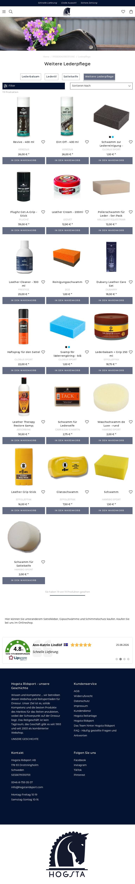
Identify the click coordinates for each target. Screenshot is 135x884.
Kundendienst (82, 711)
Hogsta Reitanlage (85, 716)
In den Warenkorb (23, 161)
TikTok (78, 770)
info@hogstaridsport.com (27, 787)
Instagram (80, 765)
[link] (67, 650)
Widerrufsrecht (83, 696)
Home (46, 57)
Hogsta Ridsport (84, 721)
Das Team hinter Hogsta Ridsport (94, 726)
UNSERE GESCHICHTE (24, 739)
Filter (12, 86)
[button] (101, 86)
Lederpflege (84, 57)
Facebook (80, 760)
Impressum (81, 706)
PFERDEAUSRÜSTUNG (64, 57)
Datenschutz (81, 701)
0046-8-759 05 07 (22, 782)
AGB (76, 691)
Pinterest (79, 775)
